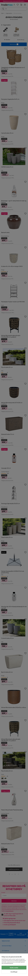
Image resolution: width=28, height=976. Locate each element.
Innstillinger (14, 972)
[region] (14, 964)
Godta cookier (14, 967)
